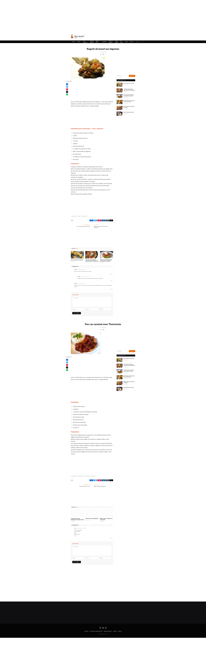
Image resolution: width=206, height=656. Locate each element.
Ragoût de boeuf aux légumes (100, 501)
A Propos (86, 646)
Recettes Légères (111, 42)
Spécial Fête (97, 42)
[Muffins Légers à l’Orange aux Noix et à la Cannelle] (119, 102)
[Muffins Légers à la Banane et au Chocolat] (106, 528)
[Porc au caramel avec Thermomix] (86, 368)
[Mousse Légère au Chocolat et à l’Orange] (119, 108)
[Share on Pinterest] (103, 54)
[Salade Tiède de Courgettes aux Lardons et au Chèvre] (106, 269)
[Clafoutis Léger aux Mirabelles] (91, 528)
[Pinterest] (67, 89)
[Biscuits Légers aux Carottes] (77, 269)
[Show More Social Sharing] (106, 54)
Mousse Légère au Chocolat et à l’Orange (129, 107)
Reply (111, 288)
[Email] (67, 92)
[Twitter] (67, 87)
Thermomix (104, 41)
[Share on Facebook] (100, 54)
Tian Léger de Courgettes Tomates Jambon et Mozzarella (91, 275)
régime (79, 231)
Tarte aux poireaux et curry (84, 501)
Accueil (73, 41)
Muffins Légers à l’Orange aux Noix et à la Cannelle (129, 101)
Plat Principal (85, 42)
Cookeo (126, 41)
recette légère (73, 231)
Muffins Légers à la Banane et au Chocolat (106, 534)
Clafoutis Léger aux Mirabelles (91, 533)
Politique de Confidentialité (96, 646)
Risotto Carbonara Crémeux (128, 112)
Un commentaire (103, 342)
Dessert (132, 41)
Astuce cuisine (116, 42)
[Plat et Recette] (78, 37)
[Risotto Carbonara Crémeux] (119, 114)
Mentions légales (108, 646)
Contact (120, 646)
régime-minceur (84, 231)
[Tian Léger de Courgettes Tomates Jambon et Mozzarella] (91, 269)
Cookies (115, 646)
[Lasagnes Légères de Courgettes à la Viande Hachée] (77, 528)
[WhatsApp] (67, 94)
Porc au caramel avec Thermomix (83, 241)
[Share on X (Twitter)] (102, 54)
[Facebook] (67, 84)
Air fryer (121, 42)
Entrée (78, 41)
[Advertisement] (32, 7)
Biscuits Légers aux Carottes (77, 274)
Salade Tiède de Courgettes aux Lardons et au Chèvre (106, 275)
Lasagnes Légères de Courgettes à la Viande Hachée (77, 534)
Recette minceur (92, 42)
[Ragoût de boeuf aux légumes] (88, 78)
